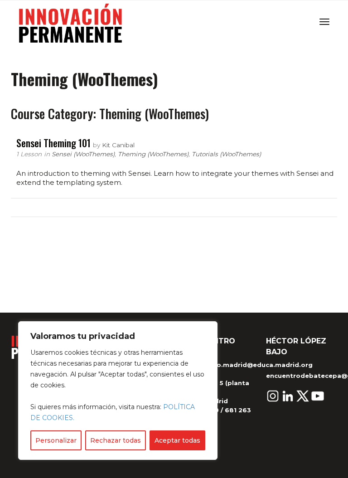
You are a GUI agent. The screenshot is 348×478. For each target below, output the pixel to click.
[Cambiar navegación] (324, 21)
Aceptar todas (177, 440)
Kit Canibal (118, 145)
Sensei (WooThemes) (83, 154)
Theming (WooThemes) (153, 154)
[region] (118, 390)
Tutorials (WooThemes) (226, 154)
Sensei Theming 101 (53, 142)
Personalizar (56, 440)
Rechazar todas (115, 440)
